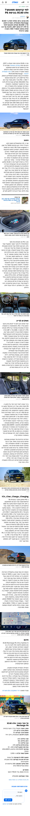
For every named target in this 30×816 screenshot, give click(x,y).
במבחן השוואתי (15, 65)
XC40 (10, 779)
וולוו (27, 779)
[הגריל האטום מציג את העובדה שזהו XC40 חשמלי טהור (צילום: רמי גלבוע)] (15, 45)
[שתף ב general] (3, 2)
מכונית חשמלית (22, 779)
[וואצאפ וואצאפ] (6, 2)
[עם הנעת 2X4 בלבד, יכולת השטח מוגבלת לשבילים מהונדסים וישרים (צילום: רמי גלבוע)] (15, 707)
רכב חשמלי (15, 779)
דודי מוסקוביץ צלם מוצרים (11, 690)
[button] (23, 2)
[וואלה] (15, 2)
